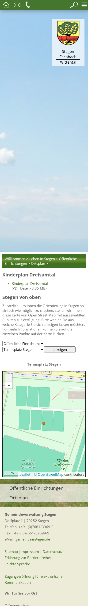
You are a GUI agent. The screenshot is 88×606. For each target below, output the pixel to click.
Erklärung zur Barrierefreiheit (28, 557)
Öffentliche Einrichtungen (36, 488)
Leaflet (24, 474)
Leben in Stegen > (43, 258)
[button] (43, 424)
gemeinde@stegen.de (32, 539)
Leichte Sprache (17, 564)
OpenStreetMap (50, 474)
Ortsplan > (39, 263)
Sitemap (11, 551)
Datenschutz (53, 551)
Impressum (30, 551)
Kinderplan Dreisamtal (30, 283)
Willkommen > (16, 258)
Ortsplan (18, 498)
